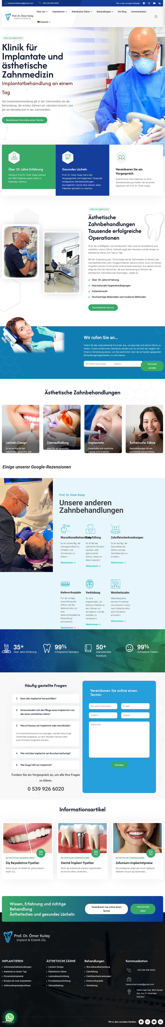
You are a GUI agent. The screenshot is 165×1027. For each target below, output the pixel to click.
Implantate (96, 443)
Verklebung (93, 592)
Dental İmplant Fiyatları (77, 863)
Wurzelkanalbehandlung (76, 537)
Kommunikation (138, 11)
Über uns (41, 11)
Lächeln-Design (16, 443)
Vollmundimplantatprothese (17, 985)
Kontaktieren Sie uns (103, 307)
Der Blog (122, 11)
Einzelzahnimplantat (13, 976)
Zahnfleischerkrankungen (127, 537)
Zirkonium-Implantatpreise (134, 863)
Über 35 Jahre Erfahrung (25, 169)
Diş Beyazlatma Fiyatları (22, 863)
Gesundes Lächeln (74, 169)
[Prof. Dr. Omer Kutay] (19, 16)
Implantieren (58, 11)
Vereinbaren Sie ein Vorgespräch (129, 171)
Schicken (119, 765)
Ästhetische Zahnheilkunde (20, 858)
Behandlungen (104, 11)
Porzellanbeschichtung (59, 981)
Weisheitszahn (120, 592)
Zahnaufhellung (58, 443)
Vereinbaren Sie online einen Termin (24, 120)
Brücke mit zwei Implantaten (17, 981)
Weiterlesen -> (68, 562)
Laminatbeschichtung (58, 976)
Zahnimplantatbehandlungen (17, 967)
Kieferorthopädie (71, 592)
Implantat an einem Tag (15, 971)
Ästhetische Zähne (81, 11)
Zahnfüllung (93, 537)
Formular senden (152, 366)
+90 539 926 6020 (143, 909)
